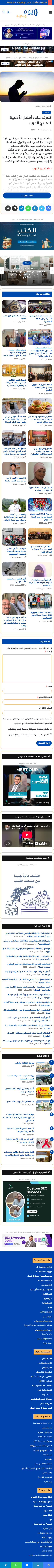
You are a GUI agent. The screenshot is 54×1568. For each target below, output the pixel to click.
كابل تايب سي (46, 1403)
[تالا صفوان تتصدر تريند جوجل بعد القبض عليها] (14, 468)
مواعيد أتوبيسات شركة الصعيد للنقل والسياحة (20, 1077)
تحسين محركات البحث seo (41, 1376)
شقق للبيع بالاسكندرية (42, 1501)
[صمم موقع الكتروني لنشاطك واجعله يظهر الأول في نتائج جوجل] (27, 1241)
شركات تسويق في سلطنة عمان (38, 1542)
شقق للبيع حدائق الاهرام (41, 1497)
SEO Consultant (45, 1381)
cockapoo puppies (45, 1533)
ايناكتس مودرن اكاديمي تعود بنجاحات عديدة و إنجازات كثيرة (41, 549)
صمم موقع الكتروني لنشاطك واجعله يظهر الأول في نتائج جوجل (27, 25)
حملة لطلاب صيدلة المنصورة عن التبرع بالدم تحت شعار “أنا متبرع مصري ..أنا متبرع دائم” (40, 352)
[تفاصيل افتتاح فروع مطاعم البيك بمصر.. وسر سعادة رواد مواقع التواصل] (40, 406)
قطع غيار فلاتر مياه (44, 1372)
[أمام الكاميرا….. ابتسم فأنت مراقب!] (14, 569)
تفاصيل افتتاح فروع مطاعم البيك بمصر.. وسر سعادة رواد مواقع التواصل (40, 419)
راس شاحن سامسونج (43, 1330)
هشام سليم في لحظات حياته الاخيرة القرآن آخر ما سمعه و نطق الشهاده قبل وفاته (14, 622)
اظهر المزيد (27, 195)
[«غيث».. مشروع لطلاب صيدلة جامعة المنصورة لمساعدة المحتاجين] (14, 537)
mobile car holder (45, 1437)
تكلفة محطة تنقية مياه (42, 1385)
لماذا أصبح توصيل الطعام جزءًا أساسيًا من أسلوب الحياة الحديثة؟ (27, 1027)
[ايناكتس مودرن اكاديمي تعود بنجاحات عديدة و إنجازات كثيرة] (40, 536)
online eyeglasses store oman (40, 1555)
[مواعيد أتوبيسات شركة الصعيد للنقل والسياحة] (44, 1080)
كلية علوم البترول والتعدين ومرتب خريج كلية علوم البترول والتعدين (19, 1154)
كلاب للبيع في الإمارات (42, 1450)
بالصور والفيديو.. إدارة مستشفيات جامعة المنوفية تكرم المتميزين (41, 451)
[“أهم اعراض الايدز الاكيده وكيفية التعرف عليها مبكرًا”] (44, 1143)
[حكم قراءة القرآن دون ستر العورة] (14, 306)
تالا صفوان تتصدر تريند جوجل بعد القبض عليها (15, 480)
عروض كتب (47, 1316)
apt (50, 1519)
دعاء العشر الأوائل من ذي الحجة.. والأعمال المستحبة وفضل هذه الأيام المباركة (14, 419)
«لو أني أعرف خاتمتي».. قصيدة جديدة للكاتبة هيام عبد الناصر (40, 582)
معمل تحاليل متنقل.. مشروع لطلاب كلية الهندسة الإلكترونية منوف (14, 352)
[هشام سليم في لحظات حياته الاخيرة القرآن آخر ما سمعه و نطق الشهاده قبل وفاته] (14, 604)
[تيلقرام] (21, 208)
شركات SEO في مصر (43, 1464)
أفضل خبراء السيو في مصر (27, 763)
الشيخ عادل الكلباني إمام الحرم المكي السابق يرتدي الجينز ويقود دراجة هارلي (14, 451)
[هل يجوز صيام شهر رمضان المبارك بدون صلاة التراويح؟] (40, 306)
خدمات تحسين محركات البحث (39, 1276)
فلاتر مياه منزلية (45, 1363)
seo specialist (46, 1285)
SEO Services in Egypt (42, 1441)
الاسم (49, 686)
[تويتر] (42, 208)
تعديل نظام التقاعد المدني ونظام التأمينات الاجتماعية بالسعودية (16, 382)
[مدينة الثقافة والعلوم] (44, 1067)
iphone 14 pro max (44, 1339)
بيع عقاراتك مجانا (27, 44)
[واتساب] (28, 208)
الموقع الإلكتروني (45, 708)
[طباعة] (8, 208)
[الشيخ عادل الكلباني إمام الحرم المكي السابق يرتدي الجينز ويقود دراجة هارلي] (14, 438)
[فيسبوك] (48, 208)
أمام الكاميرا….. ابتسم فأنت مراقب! (16, 580)
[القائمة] (50, 14)
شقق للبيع (47, 1515)
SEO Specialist (46, 1312)
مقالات (37, 106)
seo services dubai (45, 1280)
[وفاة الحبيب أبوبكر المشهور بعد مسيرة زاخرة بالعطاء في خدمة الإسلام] (14, 505)
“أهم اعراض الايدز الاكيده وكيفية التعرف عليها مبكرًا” (20, 1141)
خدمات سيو (47, 1428)
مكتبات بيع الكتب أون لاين (41, 1289)
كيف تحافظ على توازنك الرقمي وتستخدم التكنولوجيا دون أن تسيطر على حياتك (28, 935)
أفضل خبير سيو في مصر (27, 1179)
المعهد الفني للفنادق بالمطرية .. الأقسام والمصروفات (19, 1130)
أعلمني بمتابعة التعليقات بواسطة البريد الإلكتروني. (28, 729)
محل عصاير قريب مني (43, 1321)
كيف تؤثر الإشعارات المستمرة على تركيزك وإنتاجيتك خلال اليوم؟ (26, 950)
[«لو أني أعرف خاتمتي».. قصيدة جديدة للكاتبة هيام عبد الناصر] (40, 569)
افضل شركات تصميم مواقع (41, 1446)
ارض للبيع (48, 1510)
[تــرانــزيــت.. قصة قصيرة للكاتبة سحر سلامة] (40, 473)
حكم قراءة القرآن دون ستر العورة (15, 317)
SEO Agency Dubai (44, 1267)
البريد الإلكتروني (44, 697)
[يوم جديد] (27, 13)
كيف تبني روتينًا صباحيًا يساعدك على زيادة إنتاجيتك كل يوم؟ (26, 1012)
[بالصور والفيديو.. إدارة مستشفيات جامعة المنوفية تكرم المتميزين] (40, 438)
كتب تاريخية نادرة (45, 1390)
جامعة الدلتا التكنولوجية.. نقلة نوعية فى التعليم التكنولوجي (40, 615)
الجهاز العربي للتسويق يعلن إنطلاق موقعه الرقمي (42, 387)
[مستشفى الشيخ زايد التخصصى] (44, 1105)
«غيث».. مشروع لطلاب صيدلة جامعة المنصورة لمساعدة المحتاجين (16, 551)
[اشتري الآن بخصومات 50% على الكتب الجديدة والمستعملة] (27, 236)
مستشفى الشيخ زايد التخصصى (20, 1101)
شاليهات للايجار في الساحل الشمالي (36, 1468)
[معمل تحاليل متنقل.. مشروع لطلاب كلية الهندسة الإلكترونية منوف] (14, 338)
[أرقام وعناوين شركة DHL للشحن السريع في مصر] (44, 1092)
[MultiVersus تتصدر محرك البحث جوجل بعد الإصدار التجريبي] (40, 504)
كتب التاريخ (47, 1294)
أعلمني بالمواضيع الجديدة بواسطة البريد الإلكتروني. (28, 735)
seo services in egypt (44, 1271)
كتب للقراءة (47, 1303)
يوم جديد (48, 1481)
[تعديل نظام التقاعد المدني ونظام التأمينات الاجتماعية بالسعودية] (14, 370)
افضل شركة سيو (45, 1432)
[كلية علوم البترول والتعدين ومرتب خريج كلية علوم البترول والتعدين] (44, 1156)
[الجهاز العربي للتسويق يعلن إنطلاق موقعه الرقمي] (40, 373)
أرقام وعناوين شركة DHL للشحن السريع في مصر (19, 1090)
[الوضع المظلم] (8, 14)
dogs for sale (47, 1334)
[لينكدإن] (35, 208)
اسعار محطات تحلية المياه (41, 1408)
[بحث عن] (3, 14)
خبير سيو (48, 1298)
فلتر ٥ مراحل (47, 1358)
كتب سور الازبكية (45, 1477)
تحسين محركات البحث (43, 1506)
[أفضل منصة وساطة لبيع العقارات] (27, 50)
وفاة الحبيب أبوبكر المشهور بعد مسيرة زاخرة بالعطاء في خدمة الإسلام (15, 517)
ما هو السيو (47, 1472)
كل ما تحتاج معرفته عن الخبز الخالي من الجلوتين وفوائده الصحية (26, 1042)
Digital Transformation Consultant (38, 1325)
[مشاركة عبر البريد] (15, 208)
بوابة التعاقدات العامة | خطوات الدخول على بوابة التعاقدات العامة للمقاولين (18, 1117)
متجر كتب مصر (46, 1546)
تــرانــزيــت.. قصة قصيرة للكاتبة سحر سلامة (40, 489)
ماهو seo (48, 1459)
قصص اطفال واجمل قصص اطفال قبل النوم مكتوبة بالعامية (27, 273)
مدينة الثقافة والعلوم (24, 1063)
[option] (27, 270)
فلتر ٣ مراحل (47, 1367)
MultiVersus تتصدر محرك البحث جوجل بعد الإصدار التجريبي (41, 517)
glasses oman (46, 1551)
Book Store (47, 1343)
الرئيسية (45, 106)
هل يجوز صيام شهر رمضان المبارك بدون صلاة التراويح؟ (41, 318)
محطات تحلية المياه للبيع (41, 1399)
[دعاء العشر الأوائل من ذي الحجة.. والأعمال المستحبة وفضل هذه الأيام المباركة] (14, 406)
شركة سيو (47, 1528)
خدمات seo (47, 1455)
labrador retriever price (42, 1423)
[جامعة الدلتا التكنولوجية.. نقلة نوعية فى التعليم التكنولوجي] (40, 601)
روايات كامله (47, 1537)
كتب (50, 1307)
